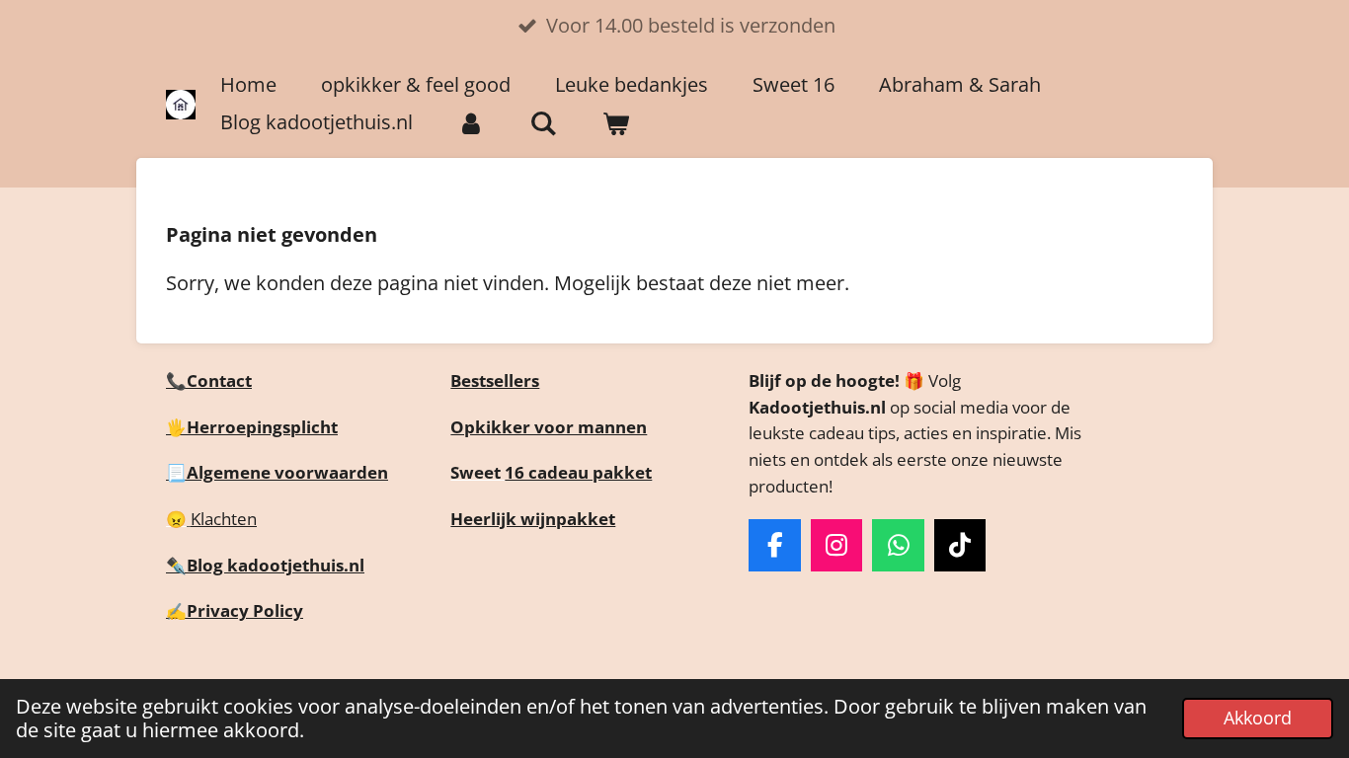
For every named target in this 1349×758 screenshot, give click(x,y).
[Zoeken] (543, 123)
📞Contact (209, 380)
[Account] (471, 123)
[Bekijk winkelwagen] (615, 123)
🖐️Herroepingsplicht (252, 427)
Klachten (224, 518)
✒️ (176, 565)
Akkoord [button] (1258, 717)
